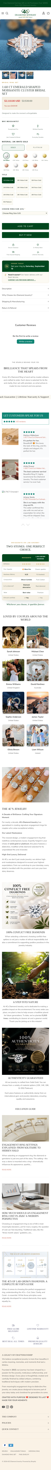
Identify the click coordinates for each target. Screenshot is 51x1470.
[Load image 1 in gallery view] (25, 44)
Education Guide (25, 1109)
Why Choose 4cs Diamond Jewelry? (17, 295)
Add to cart (25, 226)
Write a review (25, 341)
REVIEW (5, 1451)
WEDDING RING (34, 1451)
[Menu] (2, 13)
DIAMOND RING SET (9, 1455)
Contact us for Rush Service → (22, 280)
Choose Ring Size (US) (13, 209)
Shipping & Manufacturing (13, 301)
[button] (23, 525)
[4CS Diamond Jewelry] (25, 13)
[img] (9, 421)
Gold (13, 147)
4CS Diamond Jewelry (14, 1461)
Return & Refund (9, 308)
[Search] (8, 13)
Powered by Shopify (29, 1461)
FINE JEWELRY (24, 1455)
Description (7, 288)
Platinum (37, 147)
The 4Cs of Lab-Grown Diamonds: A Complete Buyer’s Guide (24, 1282)
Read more (6, 1170)
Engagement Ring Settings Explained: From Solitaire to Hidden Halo (21, 1148)
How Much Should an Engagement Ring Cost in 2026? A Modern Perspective (25, 1216)
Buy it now (25, 235)
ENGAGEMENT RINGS (18, 1451)
